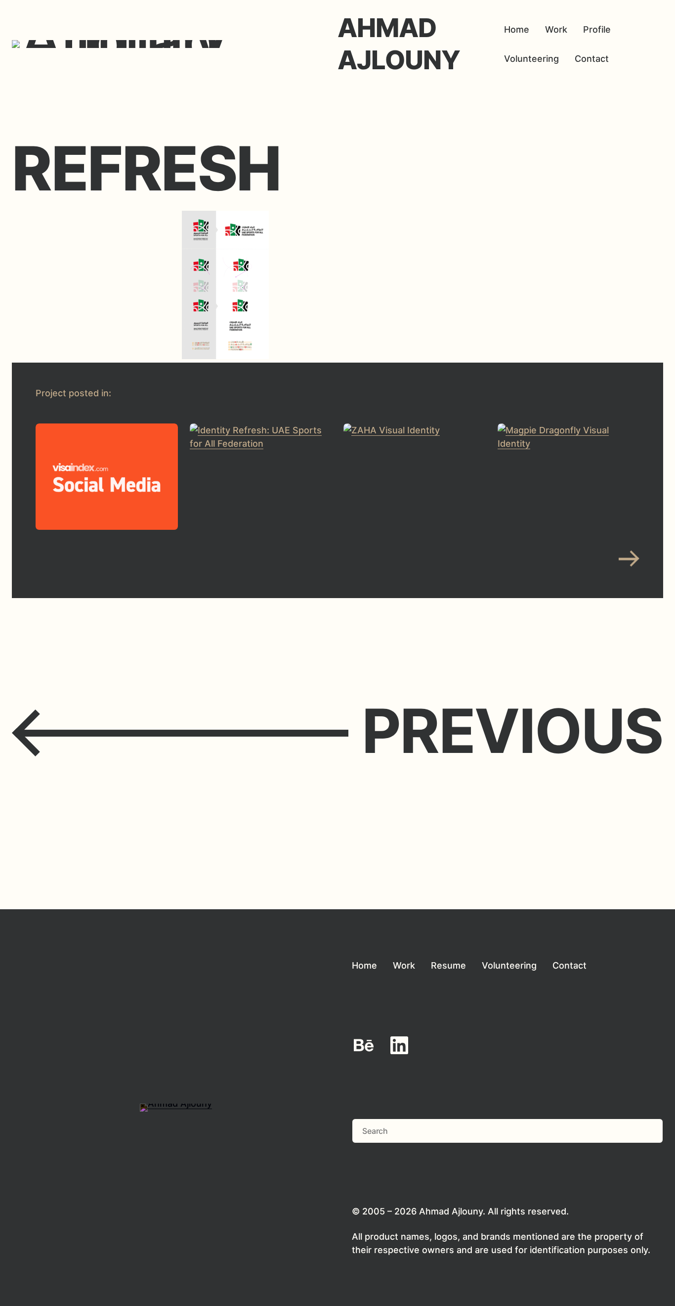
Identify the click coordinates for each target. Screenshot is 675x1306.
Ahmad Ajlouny (399, 44)
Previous (337, 731)
